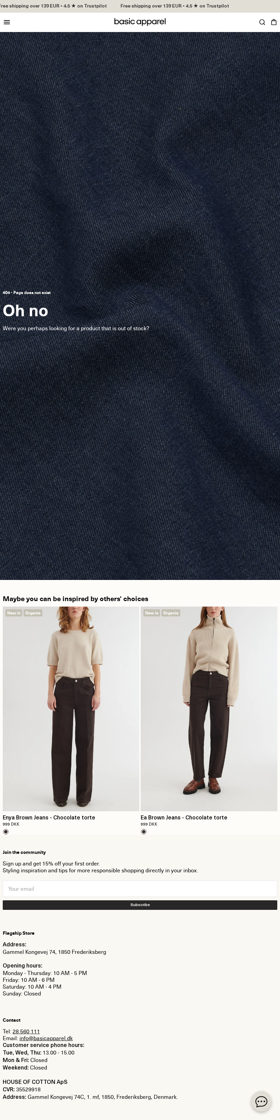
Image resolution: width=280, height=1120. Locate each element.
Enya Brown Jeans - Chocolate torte (49, 818)
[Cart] (273, 22)
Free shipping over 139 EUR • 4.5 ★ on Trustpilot (159, 6)
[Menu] (7, 22)
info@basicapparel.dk (46, 1038)
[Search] (262, 22)
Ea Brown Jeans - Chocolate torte (184, 818)
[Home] (140, 22)
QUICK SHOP (71, 802)
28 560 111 (26, 1031)
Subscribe (140, 905)
